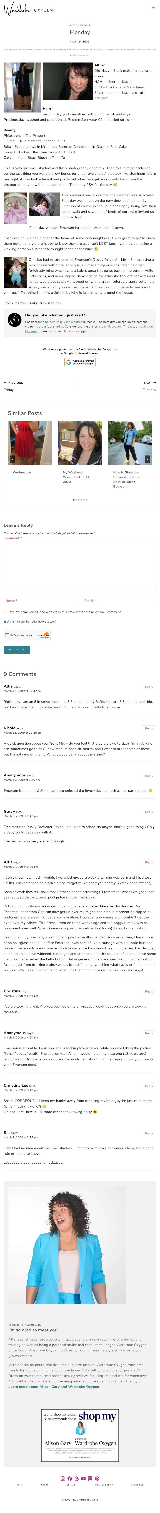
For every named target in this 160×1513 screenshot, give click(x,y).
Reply (149, 687)
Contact (72, 1485)
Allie (8, 686)
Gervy (9, 811)
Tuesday (149, 386)
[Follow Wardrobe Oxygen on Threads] (76, 1478)
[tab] (74, 500)
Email (90, 601)
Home (20, 1485)
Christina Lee (16, 1085)
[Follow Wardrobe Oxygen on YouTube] (83, 1478)
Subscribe (137, 1485)
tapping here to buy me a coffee (60, 322)
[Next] (147, 459)
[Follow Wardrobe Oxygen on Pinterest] (97, 1478)
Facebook (114, 327)
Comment (13, 538)
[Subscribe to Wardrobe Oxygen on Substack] (90, 1478)
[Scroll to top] (153, 1501)
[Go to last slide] (12, 459)
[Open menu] (153, 8)
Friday (13, 386)
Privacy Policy (104, 1485)
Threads (128, 327)
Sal (7, 1132)
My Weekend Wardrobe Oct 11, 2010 (76, 477)
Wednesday (22, 472)
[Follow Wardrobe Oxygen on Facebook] (70, 1478)
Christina (12, 991)
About (44, 1485)
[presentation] (30, 443)
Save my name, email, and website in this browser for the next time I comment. (65, 612)
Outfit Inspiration (80, 25)
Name (11, 601)
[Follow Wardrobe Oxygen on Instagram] (63, 1478)
